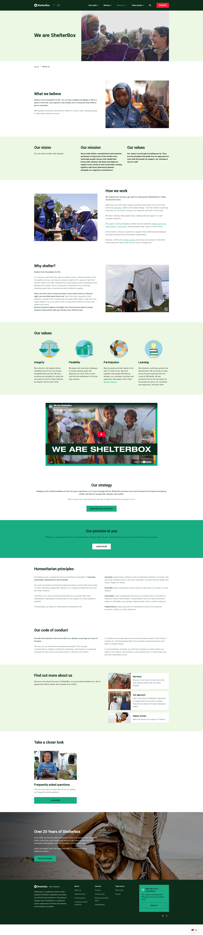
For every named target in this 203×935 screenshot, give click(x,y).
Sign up (154, 905)
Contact (98, 890)
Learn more (101, 546)
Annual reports (80, 898)
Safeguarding (100, 905)
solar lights (122, 226)
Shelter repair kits (159, 224)
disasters (117, 208)
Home (36, 67)
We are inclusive (110, 382)
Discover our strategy (101, 509)
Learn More (55, 800)
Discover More (45, 859)
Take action (119, 890)
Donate (162, 5)
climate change (129, 240)
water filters (110, 226)
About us (78, 890)
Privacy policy (100, 894)
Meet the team (80, 894)
